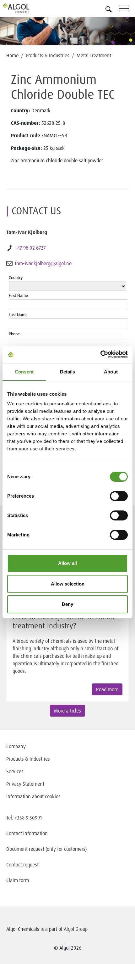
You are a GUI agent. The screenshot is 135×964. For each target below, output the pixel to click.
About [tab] (111, 371)
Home (12, 55)
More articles (67, 711)
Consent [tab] (24, 371)
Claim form (17, 880)
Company (16, 746)
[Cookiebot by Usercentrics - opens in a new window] (100, 354)
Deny (67, 604)
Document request (25, 849)
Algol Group (76, 929)
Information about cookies (33, 796)
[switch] (119, 496)
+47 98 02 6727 (30, 248)
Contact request (22, 864)
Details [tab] (67, 371)
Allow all (67, 563)
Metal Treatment (94, 55)
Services (15, 771)
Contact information (27, 833)
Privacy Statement (25, 784)
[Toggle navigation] (127, 10)
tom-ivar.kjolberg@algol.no (43, 263)
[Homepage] (23, 8)
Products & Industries (47, 55)
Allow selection (67, 583)
